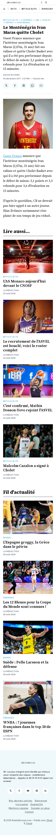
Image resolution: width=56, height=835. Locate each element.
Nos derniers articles (20, 800)
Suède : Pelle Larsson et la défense (25, 664)
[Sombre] (42, 2)
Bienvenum (41, 800)
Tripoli (29, 823)
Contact (29, 812)
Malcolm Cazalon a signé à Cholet (26, 468)
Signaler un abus (40, 808)
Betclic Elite (29, 9)
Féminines (8, 597)
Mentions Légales (18, 808)
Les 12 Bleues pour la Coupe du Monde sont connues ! (27, 604)
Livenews (26, 20)
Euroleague (49, 9)
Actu (14, 9)
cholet (46, 20)
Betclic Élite (10, 20)
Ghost (49, 820)
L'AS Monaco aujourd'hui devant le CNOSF (24, 283)
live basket (22, 804)
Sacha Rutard (11, 75)
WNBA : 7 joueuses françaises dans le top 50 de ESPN (27, 727)
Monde (7, 537)
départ (10, 22)
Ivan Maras (23, 22)
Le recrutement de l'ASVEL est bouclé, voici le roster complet (26, 346)
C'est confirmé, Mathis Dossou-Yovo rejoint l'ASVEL (27, 408)
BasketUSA (36, 804)
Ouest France (12, 156)
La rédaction (11, 290)
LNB (37, 20)
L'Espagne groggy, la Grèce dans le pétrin (26, 544)
